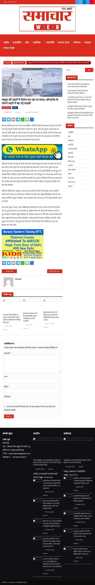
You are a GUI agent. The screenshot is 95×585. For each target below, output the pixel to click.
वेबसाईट (7, 396)
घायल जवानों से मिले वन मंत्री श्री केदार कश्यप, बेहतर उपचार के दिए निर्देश (78, 85)
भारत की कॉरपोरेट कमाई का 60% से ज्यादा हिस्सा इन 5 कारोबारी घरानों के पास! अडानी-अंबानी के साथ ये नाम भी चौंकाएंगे (52, 563)
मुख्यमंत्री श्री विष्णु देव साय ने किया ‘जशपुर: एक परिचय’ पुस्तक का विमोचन (80, 107)
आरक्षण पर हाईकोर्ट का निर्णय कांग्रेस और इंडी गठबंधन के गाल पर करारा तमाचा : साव (82, 534)
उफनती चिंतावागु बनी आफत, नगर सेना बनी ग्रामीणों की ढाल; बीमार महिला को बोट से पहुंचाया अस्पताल (79, 100)
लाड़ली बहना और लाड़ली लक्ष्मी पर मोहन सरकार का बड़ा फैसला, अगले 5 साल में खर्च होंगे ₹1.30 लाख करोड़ (52, 485)
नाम (6, 376)
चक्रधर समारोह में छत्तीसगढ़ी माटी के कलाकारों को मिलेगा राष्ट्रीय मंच (78, 92)
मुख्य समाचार (6, 107)
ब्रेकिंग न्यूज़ (71, 161)
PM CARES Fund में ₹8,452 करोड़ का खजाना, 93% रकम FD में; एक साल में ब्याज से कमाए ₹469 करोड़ (47, 462)
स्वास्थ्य (87, 43)
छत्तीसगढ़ (71, 140)
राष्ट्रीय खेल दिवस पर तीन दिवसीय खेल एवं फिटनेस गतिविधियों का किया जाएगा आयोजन (51, 316)
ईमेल (6, 386)
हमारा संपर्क (9, 48)
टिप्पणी (7, 353)
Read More (48, 477)
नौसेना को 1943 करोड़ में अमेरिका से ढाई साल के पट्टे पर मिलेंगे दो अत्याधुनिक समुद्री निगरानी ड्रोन (52, 524)
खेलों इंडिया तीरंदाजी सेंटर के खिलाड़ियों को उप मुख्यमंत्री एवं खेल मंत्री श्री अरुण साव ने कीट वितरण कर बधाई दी (80, 115)
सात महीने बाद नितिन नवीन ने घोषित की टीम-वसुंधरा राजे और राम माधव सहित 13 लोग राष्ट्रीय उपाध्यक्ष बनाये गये (51, 543)
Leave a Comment (32, 112)
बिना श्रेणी (71, 157)
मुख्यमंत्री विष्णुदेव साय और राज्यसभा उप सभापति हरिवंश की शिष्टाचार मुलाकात (82, 498)
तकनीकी (50, 43)
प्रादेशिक (37, 43)
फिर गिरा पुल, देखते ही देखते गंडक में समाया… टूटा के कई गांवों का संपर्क (55, 271)
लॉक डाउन (71, 178)
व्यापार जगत (63, 43)
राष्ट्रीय (6, 43)
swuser (18, 112)
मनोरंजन (77, 43)
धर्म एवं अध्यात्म (72, 149)
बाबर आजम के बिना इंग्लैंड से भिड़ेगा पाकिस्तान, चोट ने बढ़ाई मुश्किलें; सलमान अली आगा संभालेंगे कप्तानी (51, 505)
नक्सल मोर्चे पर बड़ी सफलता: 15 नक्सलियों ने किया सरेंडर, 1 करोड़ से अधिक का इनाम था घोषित (82, 516)
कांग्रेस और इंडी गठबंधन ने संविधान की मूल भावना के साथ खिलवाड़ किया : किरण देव (82, 552)
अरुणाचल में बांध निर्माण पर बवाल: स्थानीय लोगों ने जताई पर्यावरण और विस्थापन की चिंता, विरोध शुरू (12, 319)
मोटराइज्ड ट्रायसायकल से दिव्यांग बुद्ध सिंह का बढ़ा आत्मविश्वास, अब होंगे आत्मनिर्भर (30, 317)
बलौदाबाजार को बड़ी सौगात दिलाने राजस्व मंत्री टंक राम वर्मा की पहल (77, 461)
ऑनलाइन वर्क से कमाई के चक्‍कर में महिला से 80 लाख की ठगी (11, 271)
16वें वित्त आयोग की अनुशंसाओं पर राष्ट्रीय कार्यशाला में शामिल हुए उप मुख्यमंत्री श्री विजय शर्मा (82, 481)
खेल (27, 43)
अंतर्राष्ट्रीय (17, 43)
